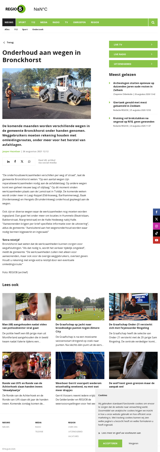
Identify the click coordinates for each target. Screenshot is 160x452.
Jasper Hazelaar (11, 151)
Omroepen (79, 22)
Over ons (72, 427)
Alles (7, 29)
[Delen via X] (22, 161)
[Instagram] (156, 226)
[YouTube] (156, 240)
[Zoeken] (153, 22)
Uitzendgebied (75, 431)
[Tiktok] (156, 233)
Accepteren (110, 443)
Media (43, 22)
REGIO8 (95, 22)
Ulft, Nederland (48, 9)
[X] (156, 218)
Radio (56, 22)
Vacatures (73, 436)
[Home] (15, 9)
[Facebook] (156, 211)
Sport (22, 22)
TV (66, 22)
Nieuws (9, 22)
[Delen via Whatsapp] (29, 161)
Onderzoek (37, 29)
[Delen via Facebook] (15, 161)
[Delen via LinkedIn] (8, 161)
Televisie (39, 431)
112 (33, 22)
